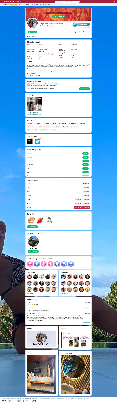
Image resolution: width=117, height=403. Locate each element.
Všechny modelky (5, 4)
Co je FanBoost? (86, 27)
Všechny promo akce (29, 4)
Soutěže (37, 4)
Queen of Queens (55, 83)
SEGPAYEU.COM (34, 398)
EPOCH (29, 398)
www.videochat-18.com (19, 398)
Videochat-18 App (46, 4)
